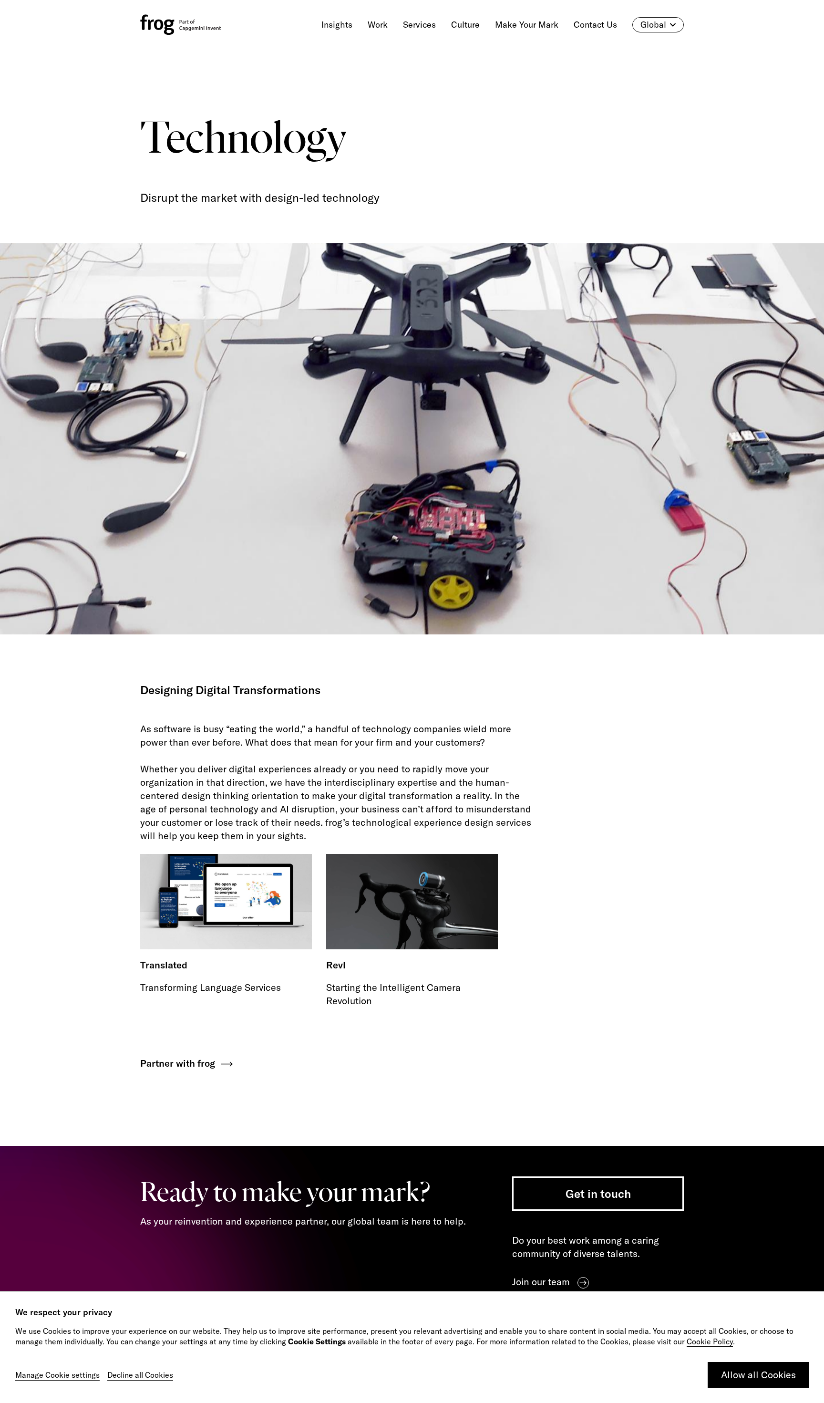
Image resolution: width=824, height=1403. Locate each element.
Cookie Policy (710, 1341)
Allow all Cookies (758, 1375)
